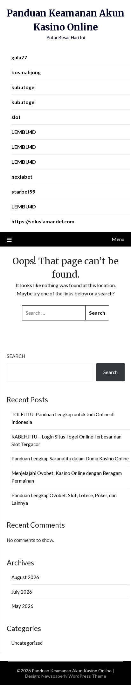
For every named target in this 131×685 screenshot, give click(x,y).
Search (16, 356)
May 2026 (22, 606)
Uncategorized (27, 643)
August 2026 (25, 577)
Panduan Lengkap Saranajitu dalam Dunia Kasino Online (70, 458)
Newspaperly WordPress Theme (73, 676)
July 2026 (21, 592)
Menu (118, 239)
